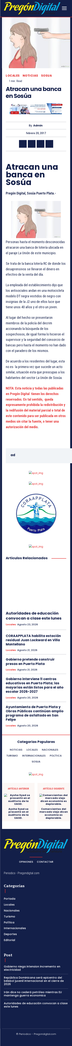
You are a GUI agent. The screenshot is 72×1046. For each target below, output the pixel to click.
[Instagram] (22, 1040)
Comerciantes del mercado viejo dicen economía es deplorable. (53, 813)
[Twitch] (40, 1040)
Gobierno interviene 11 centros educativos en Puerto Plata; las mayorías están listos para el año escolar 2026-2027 (34, 685)
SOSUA (46, 75)
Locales (13, 75)
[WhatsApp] (49, 144)
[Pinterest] (40, 144)
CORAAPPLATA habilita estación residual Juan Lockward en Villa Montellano (33, 640)
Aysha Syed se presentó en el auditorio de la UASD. (18, 813)
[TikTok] (31, 1040)
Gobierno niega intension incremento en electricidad (32, 968)
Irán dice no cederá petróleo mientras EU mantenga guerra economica (33, 993)
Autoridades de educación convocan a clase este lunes (33, 616)
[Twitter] (32, 144)
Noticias (30, 75)
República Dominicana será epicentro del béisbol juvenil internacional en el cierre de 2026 (34, 981)
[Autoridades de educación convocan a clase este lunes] (36, 586)
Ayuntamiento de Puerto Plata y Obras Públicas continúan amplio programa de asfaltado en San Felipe (34, 713)
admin (38, 125)
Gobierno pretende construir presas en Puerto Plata (30, 661)
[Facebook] (23, 144)
